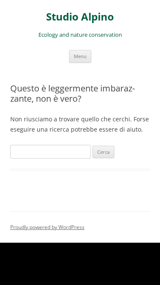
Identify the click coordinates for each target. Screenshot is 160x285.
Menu (80, 56)
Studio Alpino (80, 17)
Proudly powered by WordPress (47, 227)
